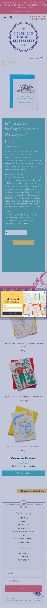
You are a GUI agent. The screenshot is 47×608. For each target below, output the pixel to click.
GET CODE (12, 313)
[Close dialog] (44, 293)
